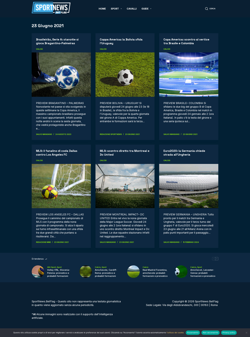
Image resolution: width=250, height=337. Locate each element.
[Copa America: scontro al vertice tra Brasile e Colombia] (188, 74)
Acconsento (192, 332)
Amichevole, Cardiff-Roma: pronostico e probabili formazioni (106, 273)
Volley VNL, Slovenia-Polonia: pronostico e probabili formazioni (58, 273)
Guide (145, 8)
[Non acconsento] (246, 332)
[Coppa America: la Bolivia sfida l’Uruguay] (125, 74)
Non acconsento (210, 332)
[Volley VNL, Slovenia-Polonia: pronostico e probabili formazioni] (38, 271)
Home (102, 8)
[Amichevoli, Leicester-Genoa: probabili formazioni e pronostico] (181, 271)
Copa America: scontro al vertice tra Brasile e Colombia (186, 41)
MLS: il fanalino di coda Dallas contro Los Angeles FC (56, 152)
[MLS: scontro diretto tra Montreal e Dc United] (125, 186)
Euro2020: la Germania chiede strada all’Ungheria (184, 152)
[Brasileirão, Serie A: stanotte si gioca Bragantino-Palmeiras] (61, 74)
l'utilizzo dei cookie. (175, 332)
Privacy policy (229, 332)
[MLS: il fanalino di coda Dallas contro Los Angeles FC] (61, 186)
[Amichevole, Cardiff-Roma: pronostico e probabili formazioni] (85, 271)
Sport (115, 8)
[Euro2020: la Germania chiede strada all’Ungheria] (188, 186)
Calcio (39, 49)
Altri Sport (51, 267)
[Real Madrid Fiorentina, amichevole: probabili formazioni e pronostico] (133, 271)
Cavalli (132, 8)
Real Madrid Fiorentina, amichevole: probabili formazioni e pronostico (155, 273)
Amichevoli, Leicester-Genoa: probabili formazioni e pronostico (202, 273)
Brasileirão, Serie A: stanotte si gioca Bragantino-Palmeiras (57, 41)
